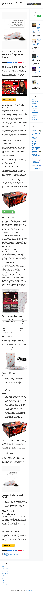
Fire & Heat (34, 108)
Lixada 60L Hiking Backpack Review (9, 555)
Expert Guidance (35, 106)
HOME (16, 2)
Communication (35, 105)
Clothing (34, 103)
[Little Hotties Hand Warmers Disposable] (14, 207)
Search (38, 15)
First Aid (34, 110)
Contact (20, 2)
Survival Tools (35, 117)
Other (33, 113)
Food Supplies (35, 112)
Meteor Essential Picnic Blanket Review (10, 556)
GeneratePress (29, 590)
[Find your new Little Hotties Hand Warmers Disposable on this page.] (8, 547)
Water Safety (35, 119)
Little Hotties (15, 554)
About (16, 5)
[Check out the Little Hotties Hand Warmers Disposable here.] (8, 214)
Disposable (5, 554)
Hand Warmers (10, 554)
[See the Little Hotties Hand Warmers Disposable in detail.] (9, 101)
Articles (33, 99)
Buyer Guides (5, 553)
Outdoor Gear (35, 115)
